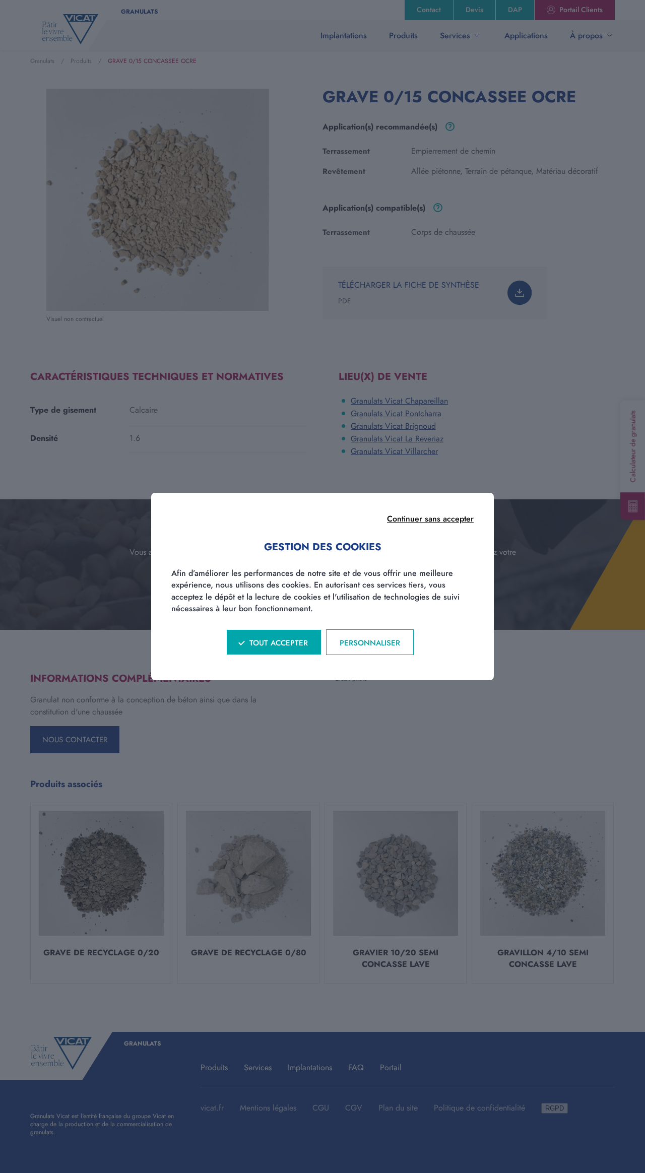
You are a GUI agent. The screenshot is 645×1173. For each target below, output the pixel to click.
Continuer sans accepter (430, 519)
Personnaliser (370, 642)
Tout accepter (278, 642)
